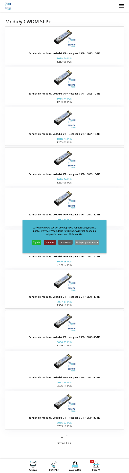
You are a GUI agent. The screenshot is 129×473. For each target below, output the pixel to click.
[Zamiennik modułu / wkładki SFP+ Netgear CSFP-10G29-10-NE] (64, 79)
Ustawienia (65, 242)
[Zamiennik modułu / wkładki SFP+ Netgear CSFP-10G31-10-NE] (64, 119)
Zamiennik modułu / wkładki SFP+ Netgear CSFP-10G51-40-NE (64, 377)
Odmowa (50, 242)
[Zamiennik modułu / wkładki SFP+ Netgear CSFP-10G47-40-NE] (64, 200)
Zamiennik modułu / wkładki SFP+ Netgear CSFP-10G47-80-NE (64, 256)
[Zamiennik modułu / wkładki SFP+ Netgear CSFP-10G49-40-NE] (64, 282)
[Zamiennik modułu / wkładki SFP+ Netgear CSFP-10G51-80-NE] (64, 403)
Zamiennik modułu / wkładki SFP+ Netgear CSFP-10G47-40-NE (64, 214)
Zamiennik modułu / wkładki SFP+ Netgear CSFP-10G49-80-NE (64, 337)
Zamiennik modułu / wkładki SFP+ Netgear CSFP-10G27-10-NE (64, 53)
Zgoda (36, 242)
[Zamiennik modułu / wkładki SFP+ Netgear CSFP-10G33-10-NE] (64, 159)
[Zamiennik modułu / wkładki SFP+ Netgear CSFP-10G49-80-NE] (64, 322)
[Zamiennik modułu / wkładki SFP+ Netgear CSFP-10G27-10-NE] (64, 38)
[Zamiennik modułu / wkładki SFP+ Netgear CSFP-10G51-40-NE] (64, 362)
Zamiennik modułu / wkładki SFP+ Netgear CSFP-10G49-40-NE (64, 296)
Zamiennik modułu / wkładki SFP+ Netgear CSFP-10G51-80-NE (64, 417)
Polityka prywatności (87, 242)
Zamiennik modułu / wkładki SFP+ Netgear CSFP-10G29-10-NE (64, 93)
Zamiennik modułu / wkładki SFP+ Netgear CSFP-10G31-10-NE (64, 133)
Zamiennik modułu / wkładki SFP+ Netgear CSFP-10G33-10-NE (64, 174)
